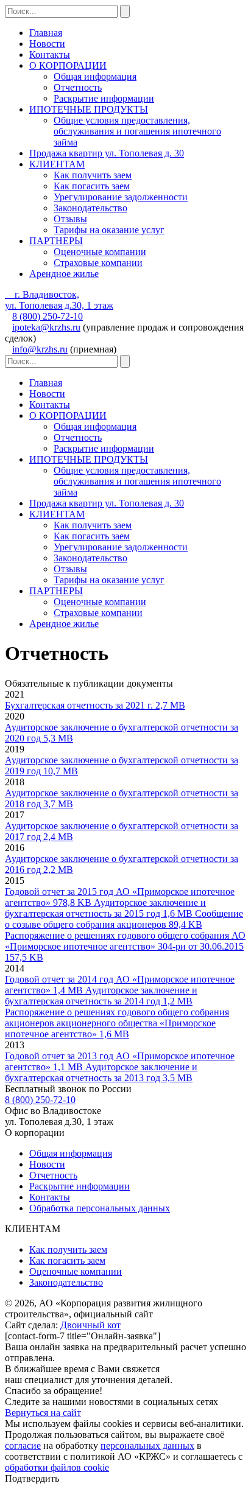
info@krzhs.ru (40, 349)
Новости (47, 43)
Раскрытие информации (104, 98)
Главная (45, 32)
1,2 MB (101, 995)
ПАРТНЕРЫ (56, 241)
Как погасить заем (92, 186)
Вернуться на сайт (43, 1412)
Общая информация (95, 76)
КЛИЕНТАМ (57, 164)
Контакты (49, 54)
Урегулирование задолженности (121, 197)
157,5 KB (125, 946)
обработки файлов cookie (57, 1467)
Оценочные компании (100, 252)
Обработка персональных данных (99, 1208)
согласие (23, 1445)
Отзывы (70, 219)
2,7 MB (95, 705)
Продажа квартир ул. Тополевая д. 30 (106, 153)
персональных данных (147, 1445)
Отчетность (78, 87)
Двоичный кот (90, 1325)
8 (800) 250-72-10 (47, 316)
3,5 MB (101, 1072)
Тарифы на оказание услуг (109, 230)
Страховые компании (98, 263)
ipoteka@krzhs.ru (46, 327)
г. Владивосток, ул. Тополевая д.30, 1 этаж (59, 299)
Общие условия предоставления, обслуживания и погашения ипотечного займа (137, 131)
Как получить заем (93, 175)
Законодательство (90, 208)
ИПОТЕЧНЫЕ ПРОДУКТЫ (88, 109)
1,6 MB (105, 908)
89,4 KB (124, 919)
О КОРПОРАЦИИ (68, 65)
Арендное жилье (64, 273)
